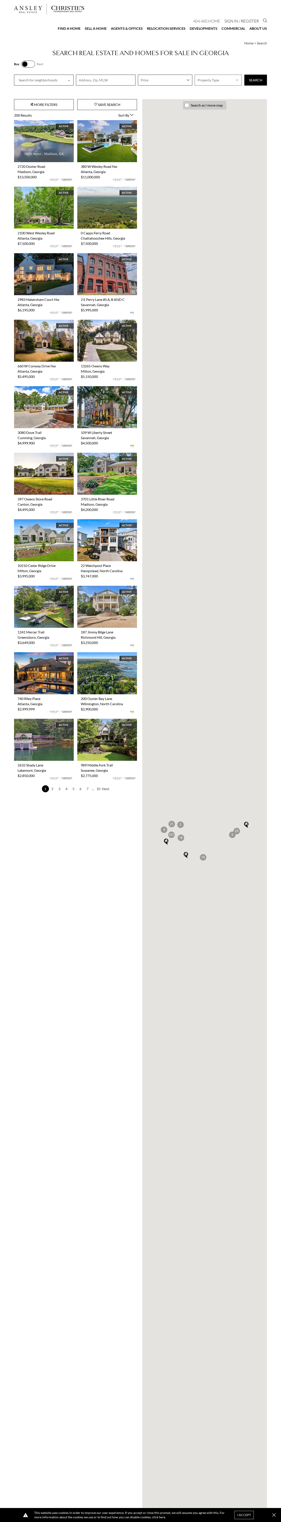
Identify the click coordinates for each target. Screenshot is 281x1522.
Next (105, 789)
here (162, 1517)
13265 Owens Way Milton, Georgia (103, 322)
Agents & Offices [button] (127, 28)
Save (108, 104)
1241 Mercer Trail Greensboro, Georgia (43, 588)
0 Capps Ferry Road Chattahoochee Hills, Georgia (104, 191)
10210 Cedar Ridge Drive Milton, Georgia (39, 524)
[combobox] (44, 80)
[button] (181, 838)
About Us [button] (258, 28)
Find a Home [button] (69, 28)
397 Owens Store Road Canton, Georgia (37, 458)
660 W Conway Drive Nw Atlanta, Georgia (39, 325)
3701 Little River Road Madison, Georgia (101, 458)
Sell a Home (96, 28)
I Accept (244, 1515)
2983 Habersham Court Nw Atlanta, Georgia (41, 258)
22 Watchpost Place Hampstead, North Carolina (106, 524)
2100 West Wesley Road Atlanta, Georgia (39, 191)
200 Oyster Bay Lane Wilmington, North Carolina (102, 657)
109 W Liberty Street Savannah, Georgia (101, 391)
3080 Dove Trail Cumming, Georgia (40, 389)
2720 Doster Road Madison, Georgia (41, 123)
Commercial (233, 28)
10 (98, 789)
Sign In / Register (241, 21)
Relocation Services (166, 28)
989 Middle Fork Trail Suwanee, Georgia (107, 721)
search (255, 80)
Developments (203, 28)
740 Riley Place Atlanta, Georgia (38, 655)
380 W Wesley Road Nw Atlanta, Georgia (101, 125)
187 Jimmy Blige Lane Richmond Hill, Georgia (104, 591)
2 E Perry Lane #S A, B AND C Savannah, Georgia (99, 258)
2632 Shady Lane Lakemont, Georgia (41, 721)
